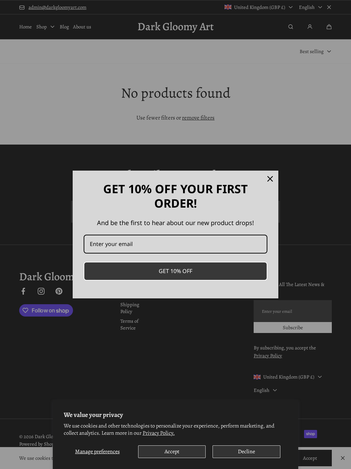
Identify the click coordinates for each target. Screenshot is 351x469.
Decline (246, 451)
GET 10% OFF (175, 271)
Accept (172, 451)
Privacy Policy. (159, 433)
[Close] (270, 179)
